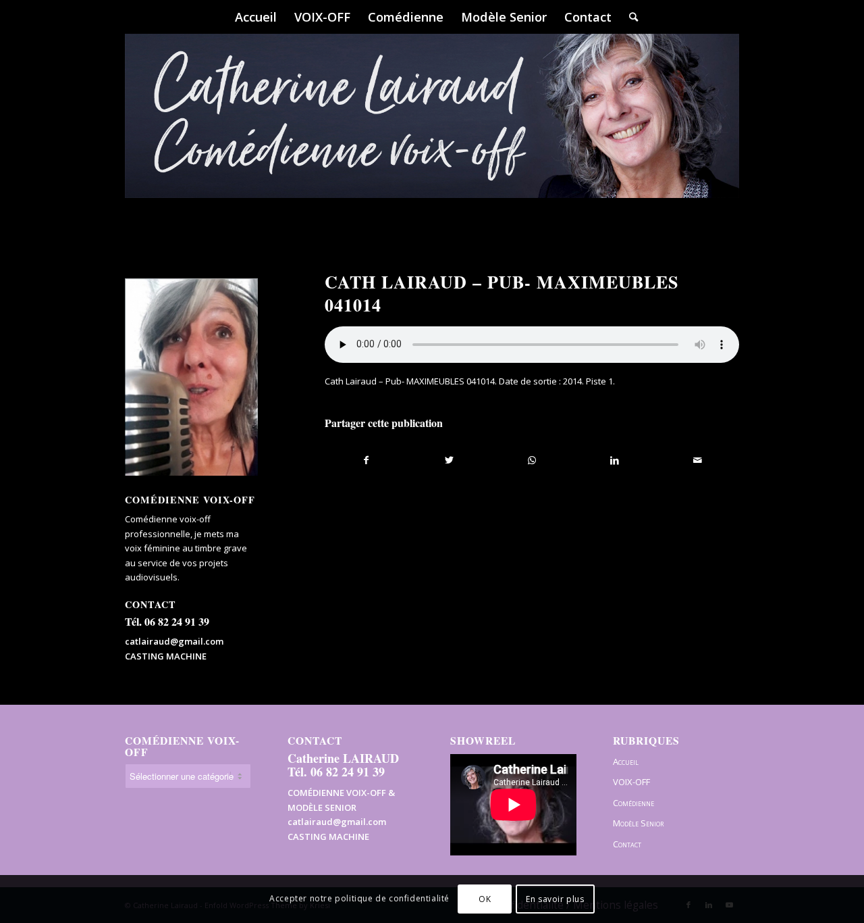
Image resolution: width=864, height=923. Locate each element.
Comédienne (633, 803)
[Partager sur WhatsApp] (532, 460)
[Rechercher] (629, 17)
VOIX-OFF (631, 782)
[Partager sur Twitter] (449, 460)
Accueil (626, 761)
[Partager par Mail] (697, 460)
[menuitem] (256, 17)
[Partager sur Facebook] (366, 460)
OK (485, 899)
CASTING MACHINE (166, 656)
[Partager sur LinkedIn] (614, 460)
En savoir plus (555, 899)
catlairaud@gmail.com (174, 641)
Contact (627, 844)
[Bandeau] (432, 135)
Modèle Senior (638, 823)
